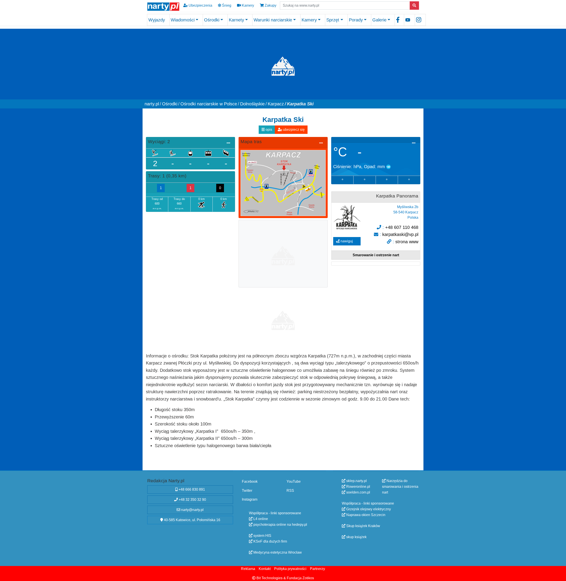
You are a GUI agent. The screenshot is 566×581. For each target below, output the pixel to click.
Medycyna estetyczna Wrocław (277, 552)
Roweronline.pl (357, 486)
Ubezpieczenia (200, 5)
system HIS (261, 535)
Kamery (247, 5)
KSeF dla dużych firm (269, 541)
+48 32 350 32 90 (192, 499)
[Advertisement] (283, 253)
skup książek (356, 537)
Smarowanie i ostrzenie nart (376, 255)
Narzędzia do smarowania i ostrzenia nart (400, 486)
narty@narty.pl (192, 510)
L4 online (260, 519)
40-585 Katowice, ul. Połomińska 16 (191, 520)
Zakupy (270, 5)
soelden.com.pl (357, 492)
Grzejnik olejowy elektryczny (368, 509)
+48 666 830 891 (191, 489)
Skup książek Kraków (362, 526)
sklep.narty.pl (356, 481)
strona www (406, 241)
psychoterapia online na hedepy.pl (279, 524)
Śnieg (226, 5)
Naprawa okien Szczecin (365, 515)
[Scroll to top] (560, 575)
